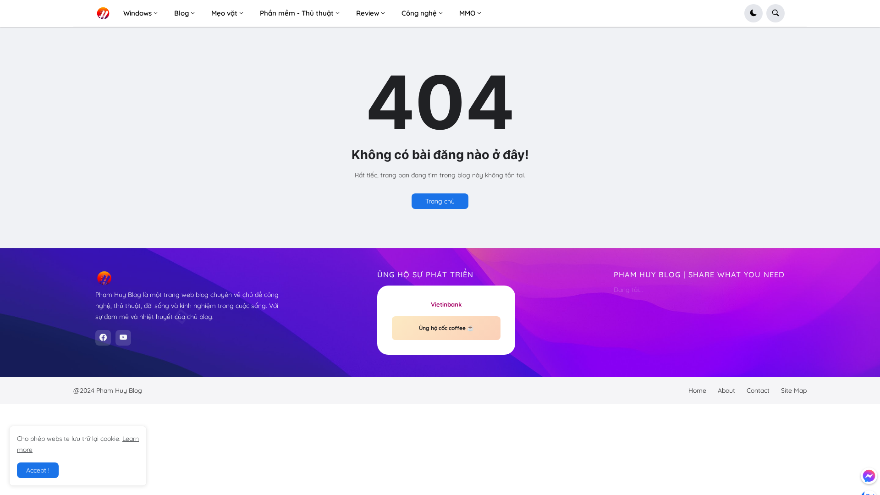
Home (697, 390)
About (726, 390)
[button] (753, 13)
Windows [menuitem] (137, 13)
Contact (758, 390)
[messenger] (869, 476)
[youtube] (123, 338)
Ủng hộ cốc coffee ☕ (446, 327)
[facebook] (103, 338)
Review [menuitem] (367, 13)
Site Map (794, 390)
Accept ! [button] (38, 470)
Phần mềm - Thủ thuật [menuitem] (297, 13)
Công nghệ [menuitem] (419, 13)
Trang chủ (440, 201)
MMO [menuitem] (467, 13)
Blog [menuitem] (181, 13)
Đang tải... (628, 290)
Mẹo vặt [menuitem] (224, 13)
